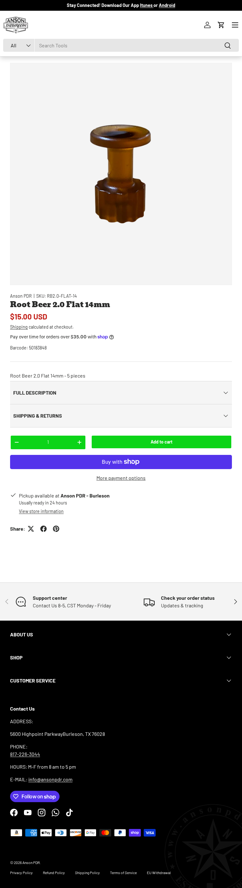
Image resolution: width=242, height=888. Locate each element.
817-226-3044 (25, 754)
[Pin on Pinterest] (56, 528)
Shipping (19, 327)
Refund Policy (54, 872)
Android (167, 5)
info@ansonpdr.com (50, 779)
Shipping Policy (87, 872)
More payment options (121, 478)
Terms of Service (123, 872)
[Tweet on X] (31, 528)
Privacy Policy (21, 872)
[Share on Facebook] (43, 528)
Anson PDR (21, 296)
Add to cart (161, 441)
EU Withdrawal (159, 872)
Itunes (146, 5)
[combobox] (121, 45)
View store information (41, 511)
